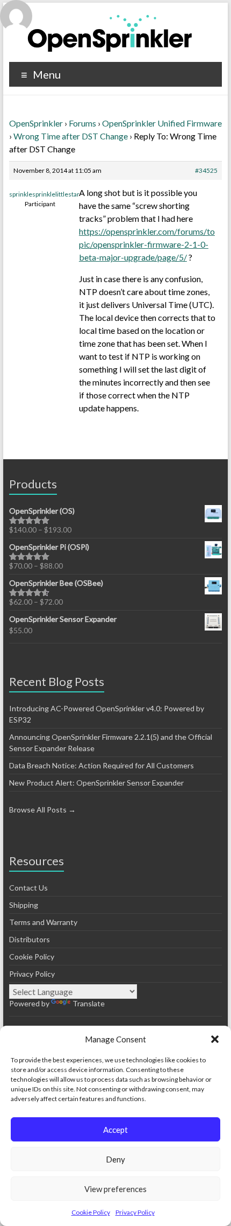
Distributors (29, 939)
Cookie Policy (90, 1212)
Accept (115, 1129)
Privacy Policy (135, 1212)
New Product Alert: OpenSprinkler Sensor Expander (96, 782)
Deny (115, 1159)
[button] (215, 1039)
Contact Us (28, 887)
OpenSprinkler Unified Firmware (162, 123)
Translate (89, 1003)
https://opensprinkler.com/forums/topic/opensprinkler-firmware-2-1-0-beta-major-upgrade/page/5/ (147, 244)
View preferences (115, 1189)
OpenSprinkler (36, 123)
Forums (82, 123)
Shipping (23, 904)
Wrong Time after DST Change (70, 136)
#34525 (206, 170)
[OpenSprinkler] (110, 32)
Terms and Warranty (43, 922)
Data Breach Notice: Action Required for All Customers (101, 765)
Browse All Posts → (42, 809)
